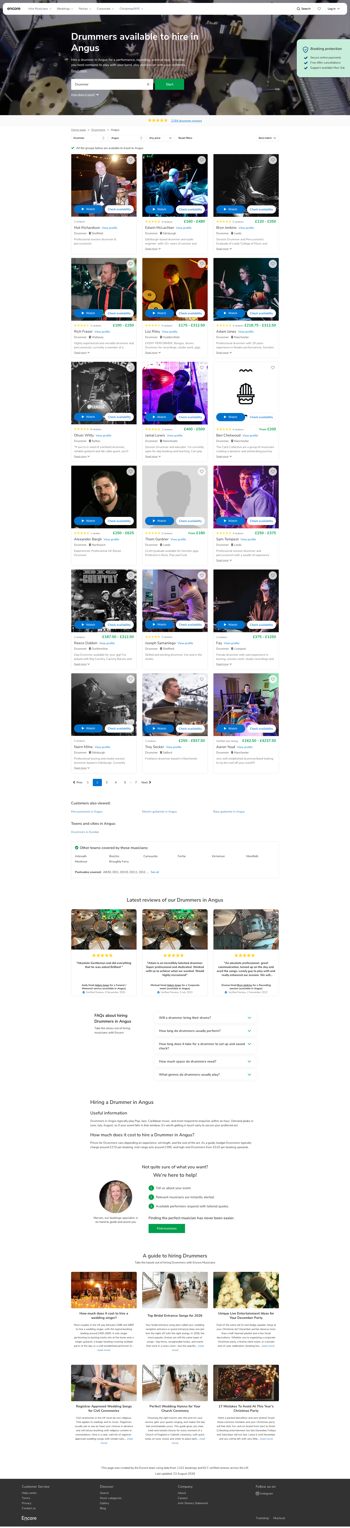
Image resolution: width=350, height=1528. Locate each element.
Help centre (29, 1493)
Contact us (29, 1508)
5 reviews (238, 222)
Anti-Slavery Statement (193, 1503)
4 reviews (238, 325)
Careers (183, 1498)
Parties (83, 8)
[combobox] (89, 138)
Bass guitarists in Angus (229, 812)
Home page (78, 130)
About (182, 1493)
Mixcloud (279, 1518)
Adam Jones (102, 985)
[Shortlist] (319, 8)
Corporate (103, 8)
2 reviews (79, 221)
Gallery (104, 1503)
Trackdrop (262, 1518)
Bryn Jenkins (244, 985)
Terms (26, 1498)
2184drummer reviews (186, 121)
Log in (332, 8)
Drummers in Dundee (85, 832)
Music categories (111, 1498)
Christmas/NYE (130, 8)
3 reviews (167, 222)
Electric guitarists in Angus (159, 812)
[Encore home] (13, 8)
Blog (103, 1508)
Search (306, 8)
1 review (95, 533)
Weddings (63, 8)
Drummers (98, 130)
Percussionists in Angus (86, 812)
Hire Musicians (38, 8)
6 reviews (95, 429)
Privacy (26, 1503)
